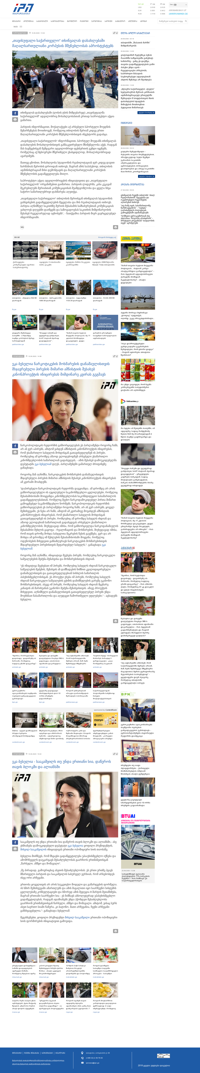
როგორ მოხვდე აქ (107, 237)
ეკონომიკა (96, 21)
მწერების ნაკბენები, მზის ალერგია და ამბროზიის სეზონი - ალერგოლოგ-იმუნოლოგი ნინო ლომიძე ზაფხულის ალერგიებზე (51, 736)
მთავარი (16, 21)
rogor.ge (69, 1012)
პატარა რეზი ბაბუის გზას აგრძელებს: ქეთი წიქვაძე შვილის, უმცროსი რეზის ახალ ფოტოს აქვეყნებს (24, 1005)
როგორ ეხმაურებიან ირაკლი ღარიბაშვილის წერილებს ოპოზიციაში (77, 693)
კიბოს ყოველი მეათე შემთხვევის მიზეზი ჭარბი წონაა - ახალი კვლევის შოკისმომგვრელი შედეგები (51, 971)
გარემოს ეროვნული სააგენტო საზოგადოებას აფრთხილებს (105, 335)
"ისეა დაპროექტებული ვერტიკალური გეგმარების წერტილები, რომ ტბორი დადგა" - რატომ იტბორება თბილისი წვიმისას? (137, 349)
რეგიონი (84, 21)
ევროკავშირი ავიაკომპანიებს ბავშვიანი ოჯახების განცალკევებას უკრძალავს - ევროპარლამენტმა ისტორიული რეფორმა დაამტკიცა (24, 699)
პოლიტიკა (28, 21)
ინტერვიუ (126, 122)
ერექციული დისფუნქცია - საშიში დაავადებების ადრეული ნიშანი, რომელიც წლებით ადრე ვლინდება (24, 971)
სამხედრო (120, 21)
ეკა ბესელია (75, 845)
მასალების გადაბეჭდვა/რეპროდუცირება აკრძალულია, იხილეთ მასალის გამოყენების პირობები (38, 1062)
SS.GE (17, 237)
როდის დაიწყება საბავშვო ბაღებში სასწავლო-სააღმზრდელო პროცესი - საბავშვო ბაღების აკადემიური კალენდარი (105, 972)
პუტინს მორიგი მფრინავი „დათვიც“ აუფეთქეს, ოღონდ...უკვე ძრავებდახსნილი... (137, 315)
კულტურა (132, 21)
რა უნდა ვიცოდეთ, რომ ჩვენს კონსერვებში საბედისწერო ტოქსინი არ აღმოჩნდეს (136, 387)
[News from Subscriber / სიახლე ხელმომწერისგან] (23, 227)
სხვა (16, 26)
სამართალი (42, 21)
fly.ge (14, 309)
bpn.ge (141, 4)
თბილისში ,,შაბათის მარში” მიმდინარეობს (135, 44)
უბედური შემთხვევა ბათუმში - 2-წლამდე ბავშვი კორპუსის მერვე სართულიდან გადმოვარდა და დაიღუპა (24, 338)
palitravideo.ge (18, 344)
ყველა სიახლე (145, 112)
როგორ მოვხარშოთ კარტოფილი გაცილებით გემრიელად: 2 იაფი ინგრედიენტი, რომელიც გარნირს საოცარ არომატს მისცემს (104, 1007)
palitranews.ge (72, 702)
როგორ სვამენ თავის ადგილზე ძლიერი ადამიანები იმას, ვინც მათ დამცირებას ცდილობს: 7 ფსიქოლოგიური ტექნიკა (78, 1006)
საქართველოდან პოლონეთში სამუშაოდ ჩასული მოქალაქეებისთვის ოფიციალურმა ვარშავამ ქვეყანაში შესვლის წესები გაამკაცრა (105, 699)
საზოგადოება (57, 21)
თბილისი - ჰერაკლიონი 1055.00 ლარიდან (50, 299)
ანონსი (143, 21)
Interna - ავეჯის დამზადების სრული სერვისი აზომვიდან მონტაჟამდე (24, 733)
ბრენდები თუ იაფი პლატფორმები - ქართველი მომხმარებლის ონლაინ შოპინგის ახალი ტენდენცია (135, 769)
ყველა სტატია (145, 176)
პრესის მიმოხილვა (132, 184)
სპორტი (108, 21)
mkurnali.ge (17, 977)
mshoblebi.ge (71, 977)
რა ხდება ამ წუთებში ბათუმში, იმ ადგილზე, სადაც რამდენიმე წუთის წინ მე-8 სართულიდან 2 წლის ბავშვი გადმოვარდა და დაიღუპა (138, 434)
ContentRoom (111, 710)
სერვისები (47, 1053)
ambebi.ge (16, 667)
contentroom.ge (18, 742)
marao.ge (16, 1012)
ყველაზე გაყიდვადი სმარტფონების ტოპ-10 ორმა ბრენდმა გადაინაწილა (49, 695)
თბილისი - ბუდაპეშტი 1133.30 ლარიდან (76, 299)
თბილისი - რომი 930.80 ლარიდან (103, 299)
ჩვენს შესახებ (31, 1053)
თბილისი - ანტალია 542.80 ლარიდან (24, 299)
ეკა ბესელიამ (43, 464)
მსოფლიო (72, 21)
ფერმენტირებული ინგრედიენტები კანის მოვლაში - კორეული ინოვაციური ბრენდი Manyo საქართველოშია (104, 736)
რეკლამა (60, 1053)
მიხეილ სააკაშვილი (32, 849)
